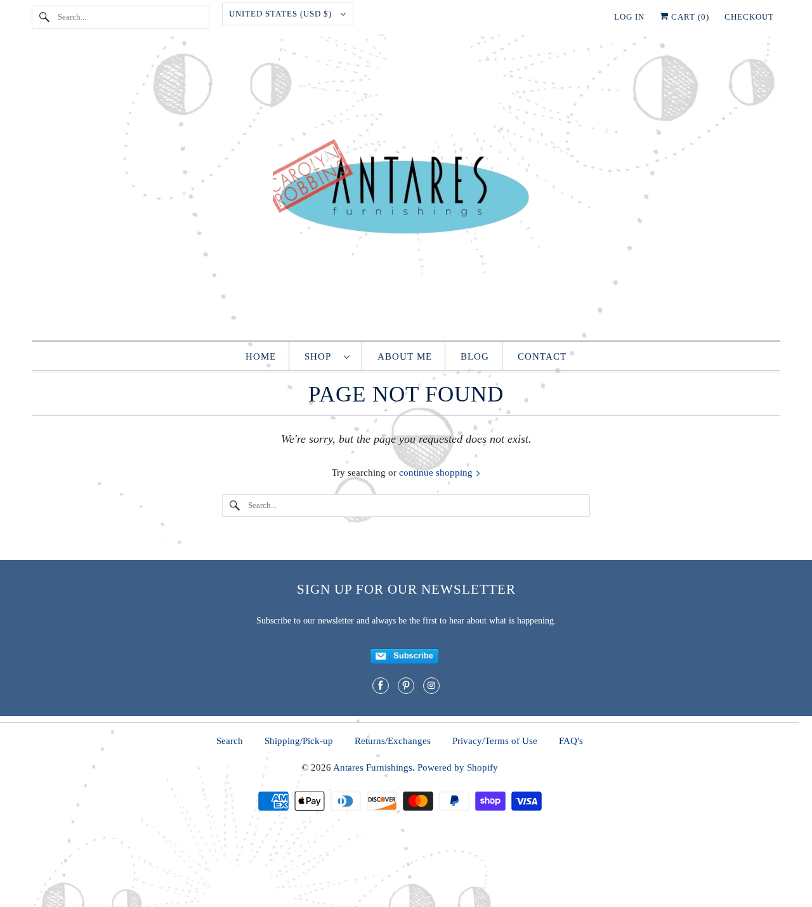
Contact (542, 356)
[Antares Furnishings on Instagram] (431, 685)
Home (261, 356)
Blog (475, 356)
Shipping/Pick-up (299, 741)
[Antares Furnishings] (406, 190)
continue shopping (437, 472)
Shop (320, 356)
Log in (629, 17)
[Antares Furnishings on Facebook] (380, 685)
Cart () (689, 17)
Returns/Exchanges (393, 741)
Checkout (749, 17)
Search (229, 741)
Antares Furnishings (372, 767)
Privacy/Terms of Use (494, 741)
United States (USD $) (281, 13)
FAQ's (571, 741)
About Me (404, 356)
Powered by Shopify (457, 767)
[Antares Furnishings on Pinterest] (406, 685)
